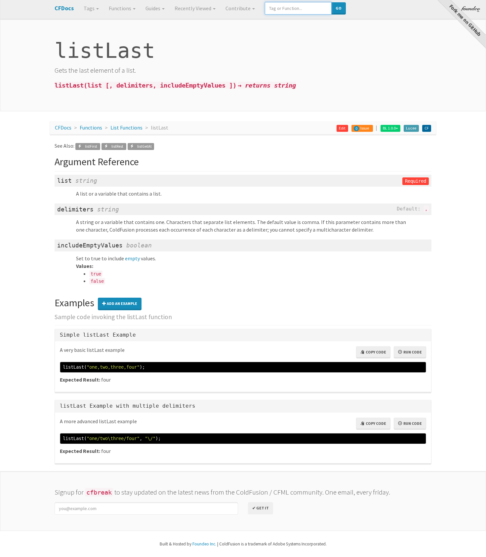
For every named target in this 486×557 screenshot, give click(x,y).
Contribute (238, 8)
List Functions (126, 127)
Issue (364, 128)
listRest (116, 146)
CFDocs (63, 127)
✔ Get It (260, 507)
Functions (120, 8)
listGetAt (143, 146)
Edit (342, 128)
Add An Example (121, 303)
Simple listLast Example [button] (98, 335)
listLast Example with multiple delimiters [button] (127, 406)
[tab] (243, 335)
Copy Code (375, 352)
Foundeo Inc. (204, 544)
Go (339, 8)
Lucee (411, 128)
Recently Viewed (193, 8)
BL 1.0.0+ (390, 128)
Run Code (412, 352)
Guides (153, 8)
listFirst (90, 146)
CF (427, 128)
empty (132, 258)
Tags (90, 8)
